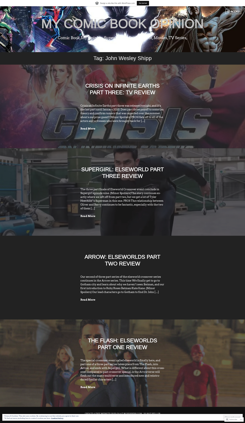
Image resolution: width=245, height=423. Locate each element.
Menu (235, 11)
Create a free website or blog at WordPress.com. (114, 414)
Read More (87, 128)
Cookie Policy (57, 418)
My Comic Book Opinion (122, 24)
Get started (143, 3)
